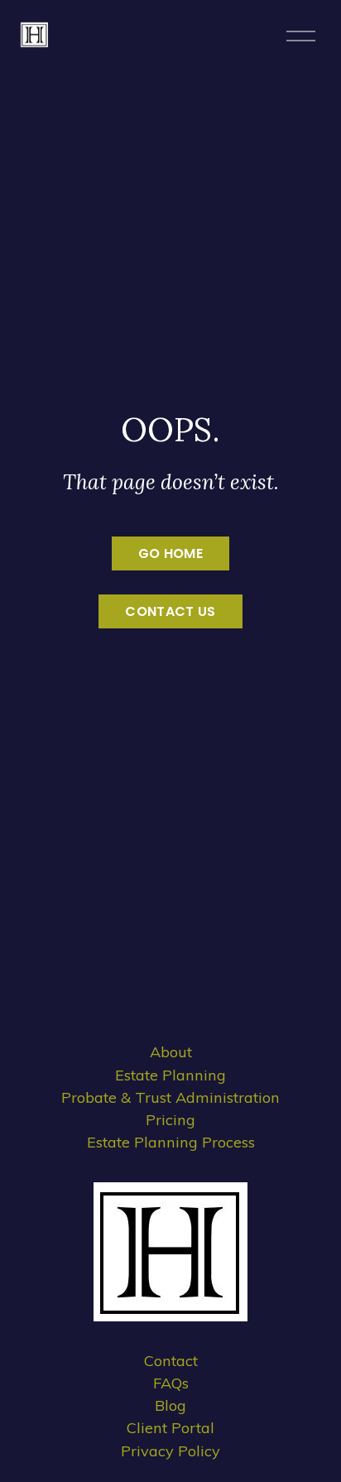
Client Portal (170, 1427)
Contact (171, 1360)
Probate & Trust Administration (170, 1097)
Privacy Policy (170, 1450)
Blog (170, 1405)
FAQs (171, 1383)
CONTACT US (170, 611)
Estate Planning (170, 1075)
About (171, 1051)
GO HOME (170, 553)
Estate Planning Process (171, 1142)
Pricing (170, 1119)
